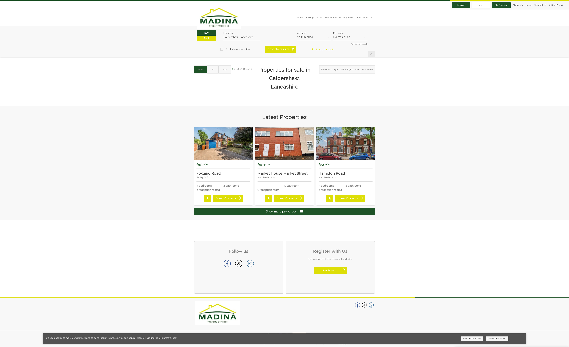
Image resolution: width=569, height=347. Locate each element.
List (212, 69)
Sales (319, 17)
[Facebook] (227, 263)
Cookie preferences (497, 338)
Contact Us (540, 5)
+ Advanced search (358, 44)
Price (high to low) (350, 69)
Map (225, 69)
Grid (200, 69)
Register (328, 270)
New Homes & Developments (339, 17)
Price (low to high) (329, 69)
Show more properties (281, 211)
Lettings (310, 17)
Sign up (461, 5)
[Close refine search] (371, 54)
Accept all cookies (472, 338)
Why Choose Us (364, 17)
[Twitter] (238, 263)
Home (300, 17)
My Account (501, 5)
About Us (518, 5)
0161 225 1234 (556, 5)
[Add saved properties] (207, 198)
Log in (481, 5)
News (528, 5)
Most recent (367, 69)
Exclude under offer (238, 49)
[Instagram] (250, 263)
